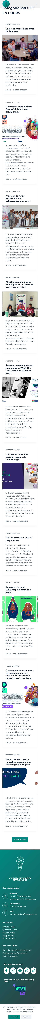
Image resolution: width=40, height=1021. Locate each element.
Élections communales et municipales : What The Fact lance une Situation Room (19, 369)
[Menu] (37, 4)
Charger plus (20, 839)
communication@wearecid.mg (23, 914)
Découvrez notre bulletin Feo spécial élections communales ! (19, 109)
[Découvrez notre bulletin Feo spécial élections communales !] (20, 128)
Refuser (26, 1017)
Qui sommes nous (10, 930)
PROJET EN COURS (13, 24)
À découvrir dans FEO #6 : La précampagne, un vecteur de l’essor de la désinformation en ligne (19, 674)
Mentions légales (9, 956)
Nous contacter (9, 938)
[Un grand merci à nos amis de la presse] (20, 48)
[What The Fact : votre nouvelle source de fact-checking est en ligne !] (20, 781)
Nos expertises (8, 927)
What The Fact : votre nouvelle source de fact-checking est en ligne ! (18, 762)
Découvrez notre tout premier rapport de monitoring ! (17, 457)
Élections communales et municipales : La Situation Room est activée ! (19, 285)
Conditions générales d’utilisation (17, 950)
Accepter (14, 1017)
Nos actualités (8, 933)
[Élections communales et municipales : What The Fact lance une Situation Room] (20, 390)
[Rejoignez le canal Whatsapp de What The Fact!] (20, 609)
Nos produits (8, 936)
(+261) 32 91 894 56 (18, 907)
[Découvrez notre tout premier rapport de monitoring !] (20, 476)
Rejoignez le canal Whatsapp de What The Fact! (18, 590)
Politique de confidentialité (14, 953)
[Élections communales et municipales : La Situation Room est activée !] (20, 304)
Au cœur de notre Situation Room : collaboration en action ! (18, 198)
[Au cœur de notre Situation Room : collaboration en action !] (20, 218)
